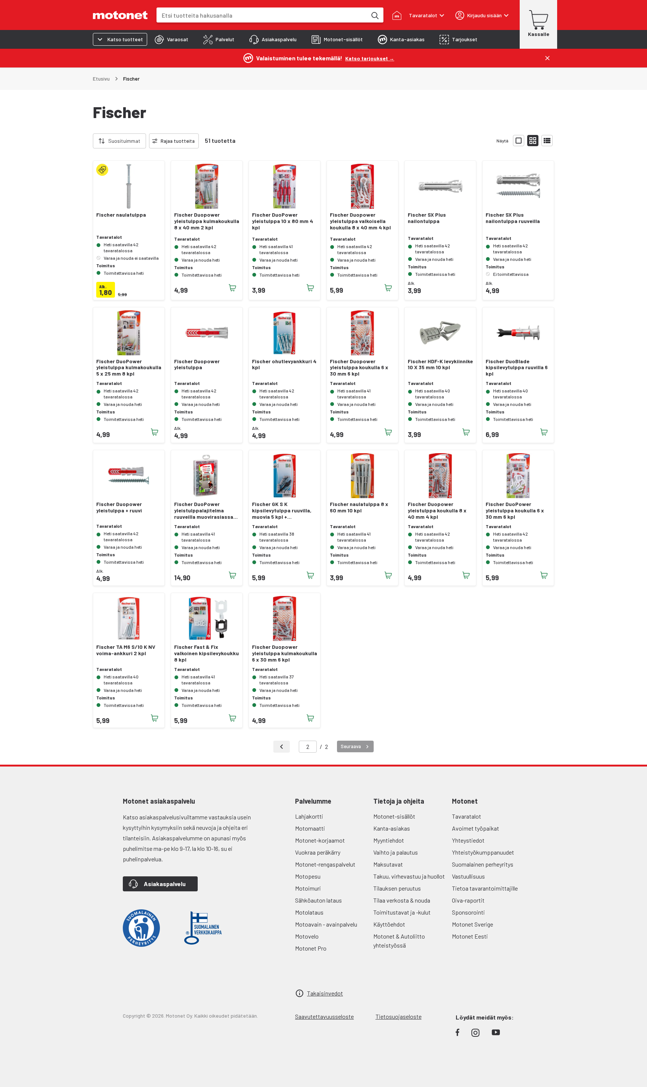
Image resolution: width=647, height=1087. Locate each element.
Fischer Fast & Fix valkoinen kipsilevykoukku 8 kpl (206, 653)
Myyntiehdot (388, 840)
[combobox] (262, 15)
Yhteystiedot (468, 840)
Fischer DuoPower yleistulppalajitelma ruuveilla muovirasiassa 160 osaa (203, 510)
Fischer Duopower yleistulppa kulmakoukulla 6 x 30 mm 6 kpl (284, 653)
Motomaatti (310, 828)
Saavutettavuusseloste (324, 1016)
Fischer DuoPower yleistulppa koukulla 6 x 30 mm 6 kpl (515, 510)
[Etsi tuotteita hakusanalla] (374, 14)
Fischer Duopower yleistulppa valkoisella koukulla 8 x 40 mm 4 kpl (360, 221)
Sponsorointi (468, 912)
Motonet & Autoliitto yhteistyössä (399, 941)
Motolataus (309, 912)
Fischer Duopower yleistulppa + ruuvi (119, 507)
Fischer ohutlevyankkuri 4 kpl (284, 364)
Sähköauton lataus (318, 900)
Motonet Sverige (472, 924)
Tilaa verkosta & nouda (401, 900)
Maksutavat (388, 864)
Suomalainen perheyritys (482, 864)
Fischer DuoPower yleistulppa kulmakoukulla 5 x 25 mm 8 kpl (128, 367)
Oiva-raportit (468, 900)
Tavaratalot (466, 816)
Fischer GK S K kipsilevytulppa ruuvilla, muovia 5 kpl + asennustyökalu (282, 510)
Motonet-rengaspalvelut (325, 864)
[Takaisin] (281, 747)
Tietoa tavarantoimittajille (485, 888)
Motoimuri (308, 888)
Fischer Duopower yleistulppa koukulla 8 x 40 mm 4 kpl (437, 510)
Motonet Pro (310, 948)
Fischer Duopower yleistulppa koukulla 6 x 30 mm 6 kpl (359, 367)
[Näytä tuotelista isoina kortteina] (518, 140)
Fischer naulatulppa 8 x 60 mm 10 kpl (359, 507)
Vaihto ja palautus (395, 852)
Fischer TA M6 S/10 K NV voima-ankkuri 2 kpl (125, 650)
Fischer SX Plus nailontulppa (427, 218)
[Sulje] (547, 58)
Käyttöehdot (389, 924)
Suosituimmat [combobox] (124, 141)
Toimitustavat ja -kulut (402, 912)
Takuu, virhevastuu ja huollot (409, 876)
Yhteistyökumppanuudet (483, 852)
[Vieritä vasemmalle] (88, 140)
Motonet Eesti (470, 936)
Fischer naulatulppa (121, 215)
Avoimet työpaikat (475, 828)
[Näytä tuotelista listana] (547, 140)
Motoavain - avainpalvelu (326, 924)
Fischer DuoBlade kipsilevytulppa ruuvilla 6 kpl (517, 367)
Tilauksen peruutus (397, 888)
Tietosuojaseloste (399, 1016)
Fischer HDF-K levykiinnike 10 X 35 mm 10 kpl (440, 364)
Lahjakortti (309, 816)
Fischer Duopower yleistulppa (197, 364)
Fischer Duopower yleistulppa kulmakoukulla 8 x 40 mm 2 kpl (206, 221)
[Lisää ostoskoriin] (232, 288)
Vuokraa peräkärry (317, 852)
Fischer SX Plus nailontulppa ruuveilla (513, 218)
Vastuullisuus (468, 876)
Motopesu (308, 876)
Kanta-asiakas (391, 828)
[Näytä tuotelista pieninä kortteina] (532, 140)
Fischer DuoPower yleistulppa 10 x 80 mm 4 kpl (282, 221)
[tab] (171, 39)
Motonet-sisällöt (394, 816)
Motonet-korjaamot (320, 840)
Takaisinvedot (325, 993)
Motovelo (307, 936)
